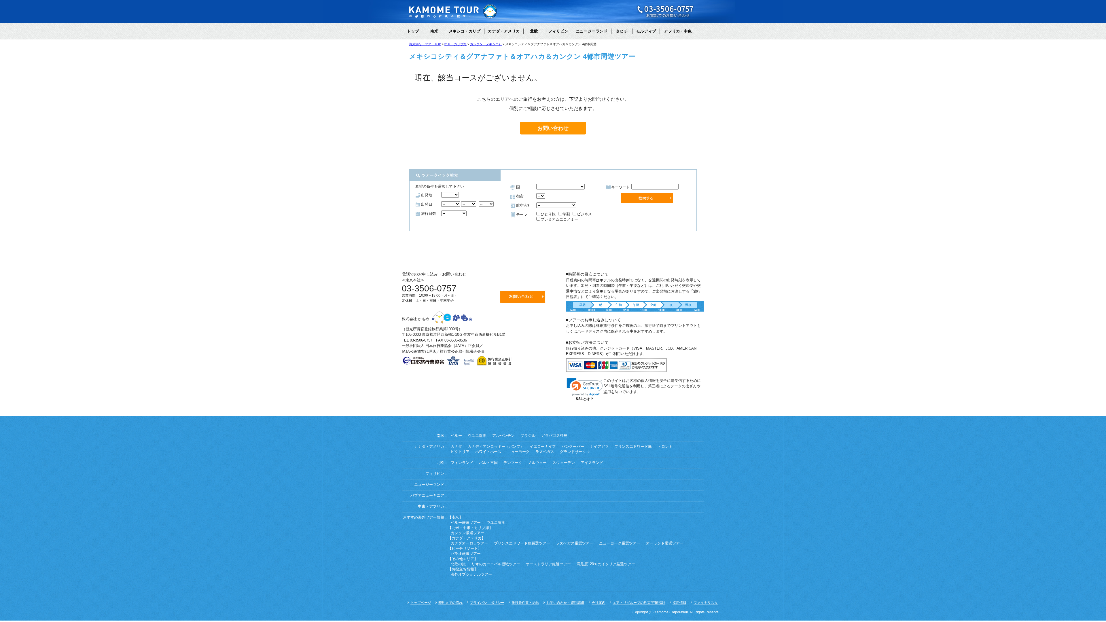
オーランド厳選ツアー (664, 543)
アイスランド (592, 463)
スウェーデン (563, 463)
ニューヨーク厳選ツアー (619, 543)
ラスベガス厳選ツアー (574, 543)
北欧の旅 (458, 564)
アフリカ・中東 (678, 31)
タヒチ (622, 31)
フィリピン (558, 31)
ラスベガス (544, 452)
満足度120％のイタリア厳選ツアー (606, 564)
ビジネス (584, 214)
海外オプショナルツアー (471, 574)
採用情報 (679, 603)
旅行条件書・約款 (525, 603)
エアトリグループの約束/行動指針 (639, 603)
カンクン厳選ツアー (467, 533)
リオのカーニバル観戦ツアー (495, 564)
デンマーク (512, 463)
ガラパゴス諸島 (554, 436)
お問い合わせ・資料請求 (565, 603)
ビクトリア (460, 452)
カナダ (456, 447)
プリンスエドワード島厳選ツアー (522, 543)
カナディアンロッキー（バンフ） (496, 447)
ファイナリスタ (706, 603)
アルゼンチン (503, 436)
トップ (413, 31)
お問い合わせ (553, 128)
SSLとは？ (585, 399)
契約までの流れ (450, 603)
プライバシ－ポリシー (487, 603)
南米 (434, 31)
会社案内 (598, 603)
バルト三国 (488, 463)
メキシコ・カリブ (464, 31)
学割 (566, 214)
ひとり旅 (548, 214)
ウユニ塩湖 (477, 436)
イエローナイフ (543, 447)
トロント (665, 447)
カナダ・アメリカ (504, 31)
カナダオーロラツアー (469, 543)
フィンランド (462, 463)
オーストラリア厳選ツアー (548, 564)
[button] (584, 387)
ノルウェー (537, 463)
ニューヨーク (518, 452)
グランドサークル (575, 452)
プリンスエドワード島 (633, 447)
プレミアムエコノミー (559, 219)
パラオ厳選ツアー (466, 554)
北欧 (534, 31)
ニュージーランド (591, 31)
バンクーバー (573, 447)
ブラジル (527, 436)
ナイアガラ (599, 447)
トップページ (420, 603)
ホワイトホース (488, 452)
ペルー (456, 436)
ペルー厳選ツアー (466, 523)
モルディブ (646, 31)
